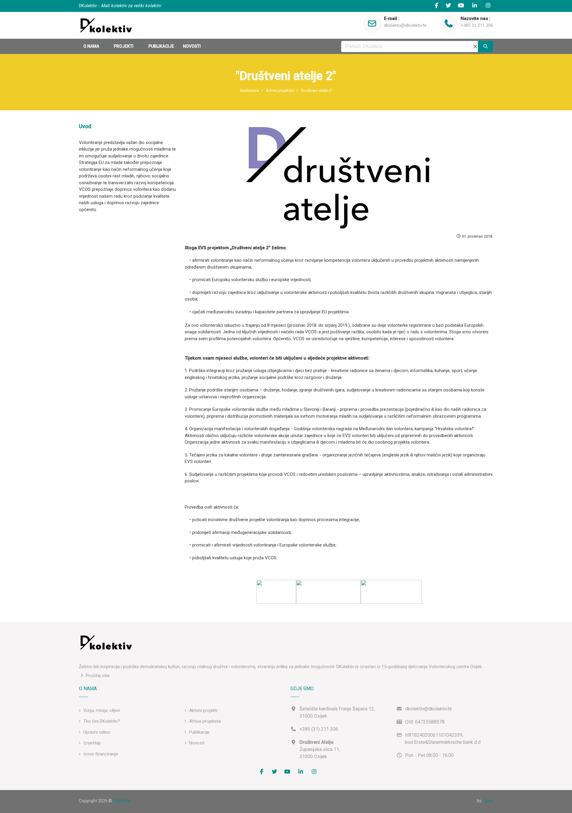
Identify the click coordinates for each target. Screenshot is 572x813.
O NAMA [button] (91, 46)
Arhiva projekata (280, 90)
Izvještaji (91, 743)
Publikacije (199, 732)
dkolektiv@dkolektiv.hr (405, 25)
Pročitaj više (97, 675)
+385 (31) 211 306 (318, 729)
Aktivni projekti (203, 710)
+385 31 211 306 (477, 25)
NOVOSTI (192, 46)
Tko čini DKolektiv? (101, 721)
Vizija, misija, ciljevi (101, 710)
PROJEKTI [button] (124, 46)
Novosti (196, 743)
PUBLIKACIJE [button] (161, 46)
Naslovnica (249, 90)
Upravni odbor (97, 732)
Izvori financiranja (100, 754)
